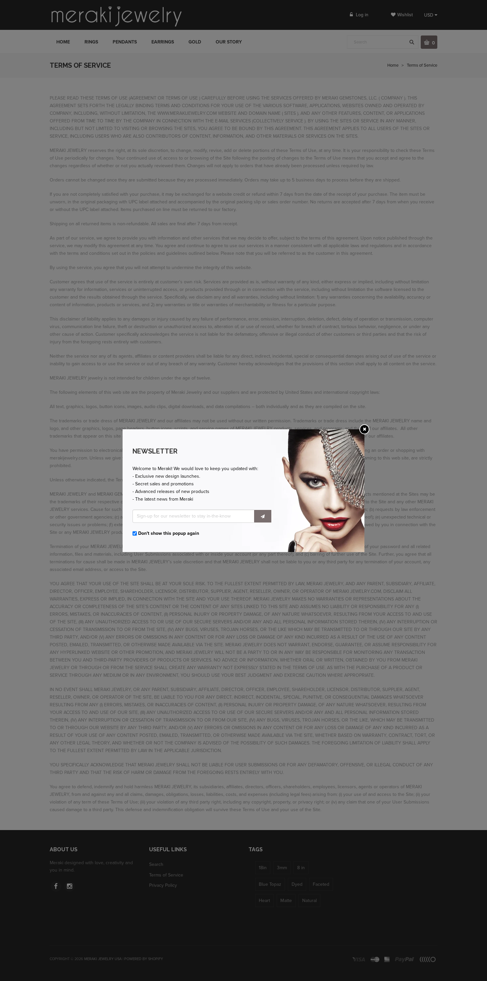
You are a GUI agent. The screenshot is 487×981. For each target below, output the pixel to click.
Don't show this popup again (168, 533)
